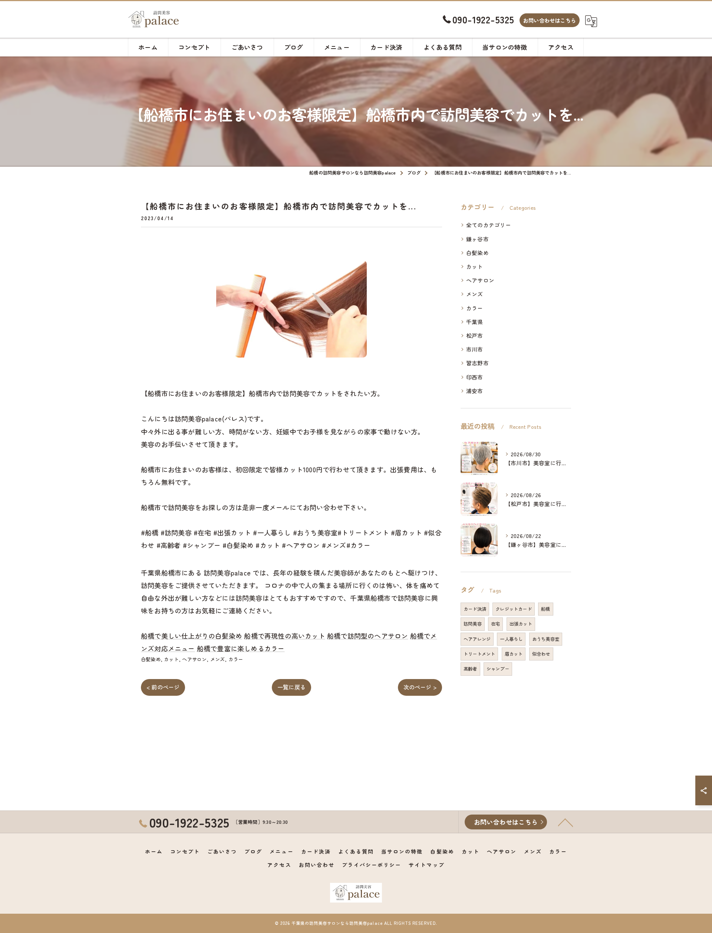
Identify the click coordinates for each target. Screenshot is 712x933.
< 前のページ (162, 687)
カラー (235, 659)
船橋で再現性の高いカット (284, 635)
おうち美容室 (545, 639)
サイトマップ (426, 864)
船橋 (545, 609)
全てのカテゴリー (488, 225)
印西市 (474, 377)
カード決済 (475, 609)
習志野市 (477, 363)
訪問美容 (473, 623)
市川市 (474, 349)
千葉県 (474, 322)
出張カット (521, 623)
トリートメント (479, 653)
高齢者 (470, 668)
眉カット (514, 653)
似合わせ (541, 653)
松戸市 (474, 335)
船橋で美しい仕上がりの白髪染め (191, 635)
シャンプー (498, 668)
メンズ (217, 659)
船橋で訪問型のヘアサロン (367, 635)
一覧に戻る (291, 687)
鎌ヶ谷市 (477, 239)
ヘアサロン (194, 659)
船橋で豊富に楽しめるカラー (241, 648)
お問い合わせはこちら (549, 20)
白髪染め (151, 659)
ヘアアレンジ (477, 639)
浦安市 (474, 391)
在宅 (495, 623)
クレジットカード (513, 609)
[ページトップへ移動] (565, 822)
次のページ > (419, 687)
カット (171, 659)
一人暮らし (511, 639)
